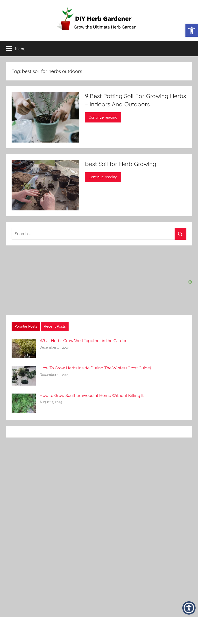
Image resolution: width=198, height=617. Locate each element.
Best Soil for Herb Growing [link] (120, 163)
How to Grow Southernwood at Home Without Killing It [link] (92, 395)
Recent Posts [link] (55, 326)
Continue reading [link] (103, 117)
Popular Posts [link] (25, 326)
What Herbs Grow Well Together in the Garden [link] (83, 340)
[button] (189, 608)
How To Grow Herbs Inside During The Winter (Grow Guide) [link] (95, 368)
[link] (191, 30)
